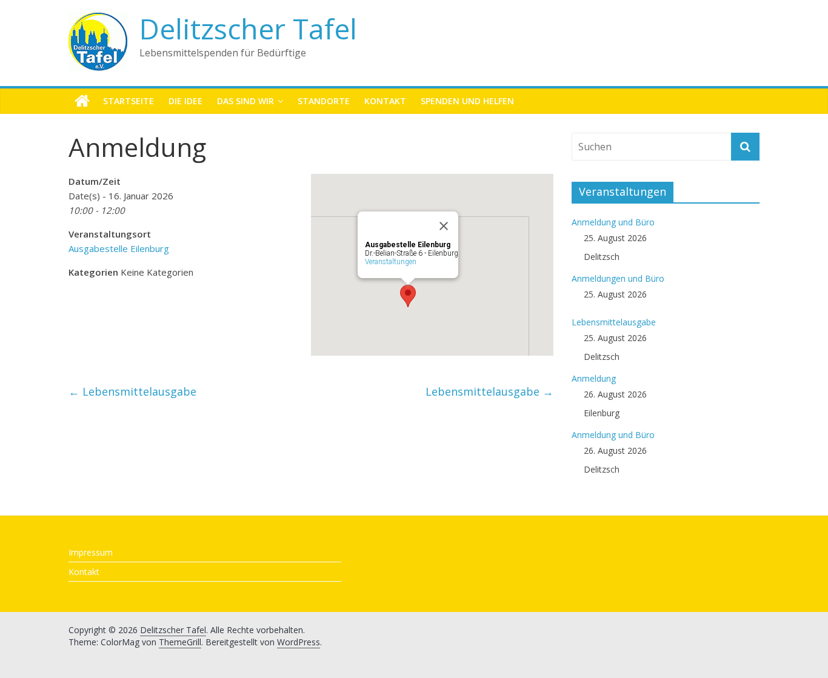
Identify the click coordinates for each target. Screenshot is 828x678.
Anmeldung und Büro (613, 222)
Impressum (90, 552)
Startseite (128, 101)
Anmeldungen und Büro (618, 278)
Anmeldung (594, 378)
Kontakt (385, 101)
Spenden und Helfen (467, 101)
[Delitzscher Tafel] (82, 101)
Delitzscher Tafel (248, 28)
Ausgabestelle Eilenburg (118, 248)
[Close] (443, 226)
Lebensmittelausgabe (132, 391)
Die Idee (185, 101)
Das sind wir (245, 101)
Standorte (324, 101)
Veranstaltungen (390, 262)
